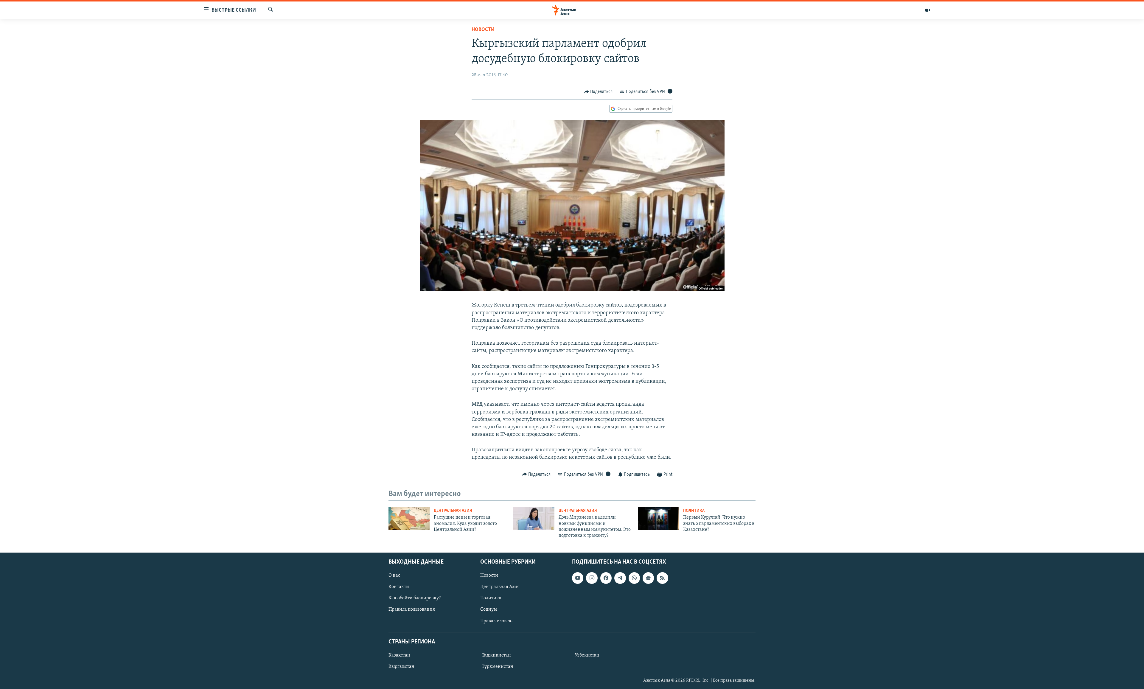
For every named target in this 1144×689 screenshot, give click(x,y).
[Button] (598, 92)
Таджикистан (496, 655)
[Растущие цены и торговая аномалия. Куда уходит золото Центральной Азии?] (409, 518)
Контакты (398, 586)
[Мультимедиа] (928, 10)
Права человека (497, 620)
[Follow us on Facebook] (606, 578)
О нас (394, 575)
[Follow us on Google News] (648, 578)
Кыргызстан (401, 666)
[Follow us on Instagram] (591, 578)
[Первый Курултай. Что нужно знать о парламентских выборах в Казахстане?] (658, 518)
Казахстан (399, 655)
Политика (694, 510)
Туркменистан (497, 666)
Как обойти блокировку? (414, 598)
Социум (488, 609)
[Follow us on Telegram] (620, 578)
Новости (483, 29)
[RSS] (662, 578)
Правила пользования (411, 609)
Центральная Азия (453, 510)
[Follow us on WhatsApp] (634, 578)
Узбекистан (587, 655)
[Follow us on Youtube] (577, 578)
